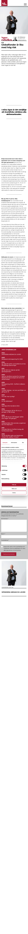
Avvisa (14, 492)
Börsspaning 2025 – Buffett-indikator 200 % (13, 384)
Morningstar (19, 202)
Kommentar (4, 518)
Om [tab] (23, 442)
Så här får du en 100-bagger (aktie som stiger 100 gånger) (12, 417)
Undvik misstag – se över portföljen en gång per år (14, 391)
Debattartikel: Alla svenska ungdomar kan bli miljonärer (14, 423)
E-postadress (5, 540)
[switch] (24, 470)
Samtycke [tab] (5, 442)
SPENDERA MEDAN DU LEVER (11, 354)
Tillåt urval (14, 488)
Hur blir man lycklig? (8, 396)
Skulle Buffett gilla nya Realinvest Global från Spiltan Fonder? (12, 436)
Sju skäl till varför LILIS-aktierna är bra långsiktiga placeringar (14, 364)
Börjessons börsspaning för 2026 (12, 359)
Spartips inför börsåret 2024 (11, 406)
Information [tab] (14, 442)
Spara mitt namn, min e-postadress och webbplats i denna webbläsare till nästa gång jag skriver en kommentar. (14, 548)
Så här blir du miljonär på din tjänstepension (11, 370)
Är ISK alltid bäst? (7, 401)
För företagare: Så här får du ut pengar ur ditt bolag (12, 411)
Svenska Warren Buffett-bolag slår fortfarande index (13, 430)
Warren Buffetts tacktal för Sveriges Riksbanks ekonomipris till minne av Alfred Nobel (13, 378)
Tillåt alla (14, 484)
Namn (3, 534)
